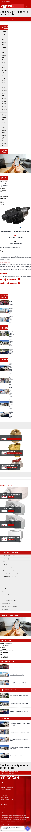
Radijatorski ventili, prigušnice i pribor (4, 138)
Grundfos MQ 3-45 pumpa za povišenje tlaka (15, 243)
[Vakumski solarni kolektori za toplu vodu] (4, 364)
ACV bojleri (4, 106)
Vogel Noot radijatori (4, 131)
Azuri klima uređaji (4, 43)
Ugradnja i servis (4, 144)
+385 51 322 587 (5, 669)
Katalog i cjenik (8, 795)
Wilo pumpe (4, 98)
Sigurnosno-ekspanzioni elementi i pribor (4, 116)
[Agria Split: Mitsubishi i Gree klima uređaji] (4, 392)
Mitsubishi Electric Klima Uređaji (4, 33)
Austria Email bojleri (4, 110)
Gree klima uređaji (4, 38)
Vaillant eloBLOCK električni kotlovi (3, 81)
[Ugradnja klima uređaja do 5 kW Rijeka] (4, 331)
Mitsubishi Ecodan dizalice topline (4, 50)
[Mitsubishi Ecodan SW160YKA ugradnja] (4, 346)
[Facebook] (25, 2)
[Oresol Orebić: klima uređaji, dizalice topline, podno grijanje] (4, 380)
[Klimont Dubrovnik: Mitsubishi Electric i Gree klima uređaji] (4, 416)
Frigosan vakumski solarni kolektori (3, 125)
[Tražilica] (26, 7)
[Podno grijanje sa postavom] (4, 315)
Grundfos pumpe (3, 94)
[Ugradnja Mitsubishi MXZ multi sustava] (4, 354)
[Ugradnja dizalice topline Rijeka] (4, 323)
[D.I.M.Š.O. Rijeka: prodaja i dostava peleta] (4, 427)
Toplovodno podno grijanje (4, 57)
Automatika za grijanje (4, 102)
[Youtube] (27, 2)
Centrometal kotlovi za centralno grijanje (4, 73)
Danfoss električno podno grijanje (4, 65)
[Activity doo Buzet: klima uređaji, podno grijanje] (4, 404)
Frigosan (2, 795)
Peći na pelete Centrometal (4, 89)
